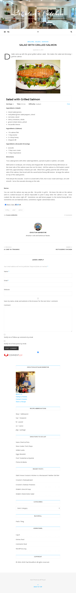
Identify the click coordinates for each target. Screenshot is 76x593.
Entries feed (20, 539)
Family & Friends (21, 397)
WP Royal (42, 580)
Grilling (31, 42)
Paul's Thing (20, 521)
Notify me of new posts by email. (15, 344)
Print (68, 104)
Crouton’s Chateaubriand (24, 480)
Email (6, 280)
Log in (18, 535)
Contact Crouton (21, 399)
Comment (7, 305)
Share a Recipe (21, 402)
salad (13, 210)
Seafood (45, 42)
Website (7, 289)
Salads (38, 42)
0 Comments (68, 215)
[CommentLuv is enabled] (38, 355)
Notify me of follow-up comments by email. (18, 337)
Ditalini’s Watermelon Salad (25, 494)
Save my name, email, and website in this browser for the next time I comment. (31, 301)
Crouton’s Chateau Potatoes (25, 485)
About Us (19, 394)
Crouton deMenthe (11, 215)
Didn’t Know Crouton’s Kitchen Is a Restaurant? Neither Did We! (37, 475)
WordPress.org (21, 549)
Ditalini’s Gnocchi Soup (23, 489)
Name (6, 271)
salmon (20, 210)
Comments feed (21, 544)
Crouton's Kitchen (38, 13)
